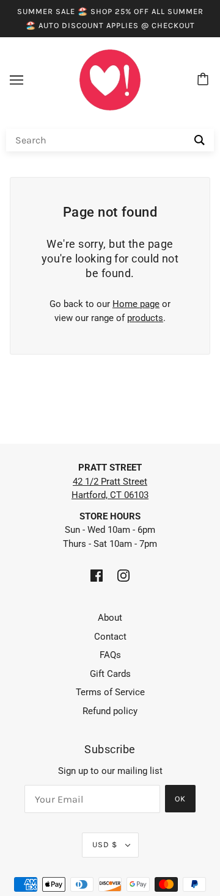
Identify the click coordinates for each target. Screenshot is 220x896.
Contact (110, 636)
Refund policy (110, 711)
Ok (180, 798)
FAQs (110, 654)
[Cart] (204, 80)
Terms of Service (110, 692)
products (145, 318)
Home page (136, 303)
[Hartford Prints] (110, 79)
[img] (96, 575)
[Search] (199, 140)
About (110, 617)
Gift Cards (110, 673)
